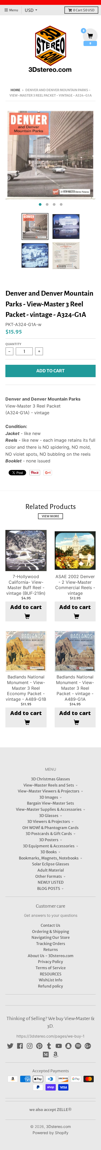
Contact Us (50, 925)
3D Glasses (48, 815)
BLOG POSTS (48, 888)
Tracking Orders (50, 943)
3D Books (48, 852)
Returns (50, 949)
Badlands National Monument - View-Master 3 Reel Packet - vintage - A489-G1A (75, 688)
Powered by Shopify (50, 1132)
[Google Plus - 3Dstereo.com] (88, 1046)
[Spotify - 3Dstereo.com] (78, 1046)
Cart (84, 10)
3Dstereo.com (58, 1126)
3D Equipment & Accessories (49, 846)
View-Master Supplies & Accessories (49, 809)
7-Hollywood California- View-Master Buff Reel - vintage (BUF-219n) (26, 585)
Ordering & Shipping (50, 931)
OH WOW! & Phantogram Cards (50, 827)
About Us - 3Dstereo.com (51, 955)
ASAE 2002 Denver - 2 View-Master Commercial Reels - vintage (75, 585)
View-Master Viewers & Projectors (48, 791)
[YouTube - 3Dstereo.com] (58, 1046)
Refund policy (50, 986)
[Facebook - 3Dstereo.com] (20, 1046)
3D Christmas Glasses (50, 779)
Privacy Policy (50, 961)
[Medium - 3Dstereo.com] (46, 1054)
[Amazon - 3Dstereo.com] (55, 1054)
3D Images (48, 797)
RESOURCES (50, 974)
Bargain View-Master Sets (50, 803)
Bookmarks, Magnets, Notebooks (49, 858)
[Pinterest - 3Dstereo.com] (39, 1046)
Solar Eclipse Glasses (50, 864)
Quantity (13, 344)
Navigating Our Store (51, 937)
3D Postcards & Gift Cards (49, 833)
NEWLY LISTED (51, 882)
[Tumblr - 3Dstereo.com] (49, 1046)
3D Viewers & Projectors (48, 821)
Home (15, 90)
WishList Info (50, 980)
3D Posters (48, 839)
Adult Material (50, 870)
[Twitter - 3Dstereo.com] (10, 1046)
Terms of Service (51, 967)
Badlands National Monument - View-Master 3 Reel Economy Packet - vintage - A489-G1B (26, 688)
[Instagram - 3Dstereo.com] (29, 1046)
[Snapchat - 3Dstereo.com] (68, 1046)
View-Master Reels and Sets (48, 785)
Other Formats (48, 876)
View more (50, 516)
